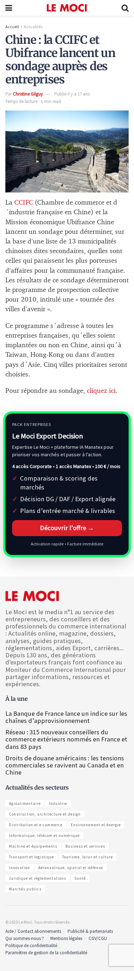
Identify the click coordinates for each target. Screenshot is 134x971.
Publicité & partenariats (90, 931)
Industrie (58, 803)
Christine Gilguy (28, 94)
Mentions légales (66, 938)
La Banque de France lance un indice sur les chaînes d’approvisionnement (66, 717)
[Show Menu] (8, 8)
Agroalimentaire (25, 803)
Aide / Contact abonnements (33, 931)
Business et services (85, 846)
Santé (80, 878)
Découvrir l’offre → (67, 528)
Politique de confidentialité (31, 945)
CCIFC (23, 202)
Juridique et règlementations (37, 878)
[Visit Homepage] (67, 8)
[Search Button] (125, 8)
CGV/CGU (98, 938)
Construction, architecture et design (45, 814)
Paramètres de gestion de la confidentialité (46, 953)
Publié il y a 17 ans (72, 94)
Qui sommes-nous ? (24, 938)
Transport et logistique (31, 856)
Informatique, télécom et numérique (44, 835)
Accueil (12, 26)
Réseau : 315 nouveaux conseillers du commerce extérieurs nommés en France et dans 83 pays (66, 739)
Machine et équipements (33, 846)
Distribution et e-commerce (36, 824)
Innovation (19, 867)
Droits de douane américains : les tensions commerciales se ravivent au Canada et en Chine (64, 765)
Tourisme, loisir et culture (87, 856)
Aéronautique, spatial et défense (70, 867)
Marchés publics (25, 889)
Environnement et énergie (96, 824)
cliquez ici (101, 390)
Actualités (33, 26)
